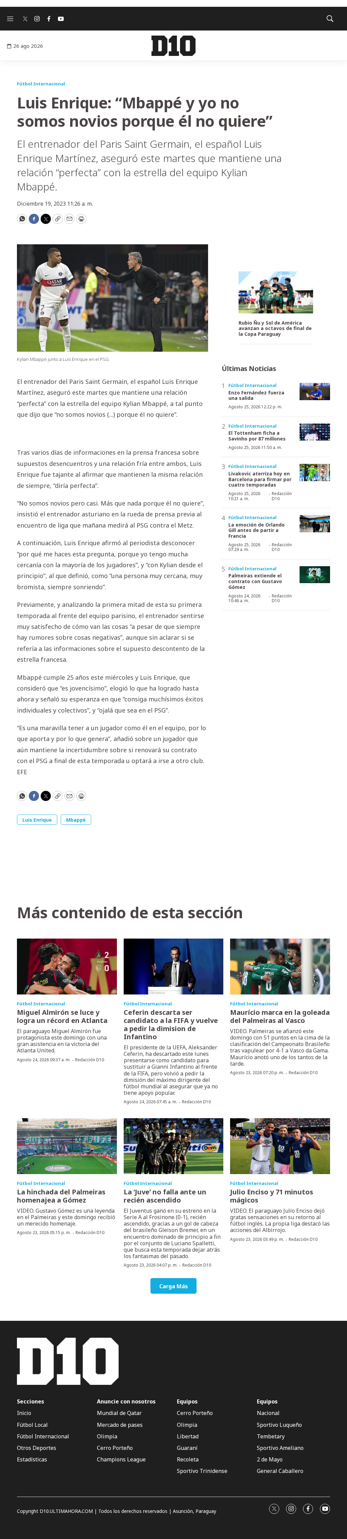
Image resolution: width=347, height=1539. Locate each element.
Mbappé (76, 820)
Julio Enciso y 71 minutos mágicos (271, 1196)
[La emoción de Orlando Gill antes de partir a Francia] (315, 523)
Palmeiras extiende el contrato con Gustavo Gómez (255, 581)
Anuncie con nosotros (126, 1401)
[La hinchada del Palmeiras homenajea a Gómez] (67, 1146)
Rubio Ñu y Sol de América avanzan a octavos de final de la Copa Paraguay (275, 328)
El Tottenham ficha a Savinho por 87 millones (257, 436)
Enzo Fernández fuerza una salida (256, 395)
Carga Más (173, 1286)
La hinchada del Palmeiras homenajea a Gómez (61, 1196)
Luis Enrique (37, 820)
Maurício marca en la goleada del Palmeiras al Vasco (280, 1016)
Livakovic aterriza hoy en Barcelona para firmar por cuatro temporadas (259, 479)
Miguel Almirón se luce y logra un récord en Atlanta (62, 1016)
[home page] (173, 46)
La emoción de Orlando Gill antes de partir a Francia (256, 530)
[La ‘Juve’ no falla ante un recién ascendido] (174, 1146)
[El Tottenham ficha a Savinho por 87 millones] (315, 432)
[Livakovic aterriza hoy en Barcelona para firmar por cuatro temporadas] (315, 472)
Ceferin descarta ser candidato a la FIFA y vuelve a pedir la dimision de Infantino (171, 1024)
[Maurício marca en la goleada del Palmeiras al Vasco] (280, 967)
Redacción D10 (282, 496)
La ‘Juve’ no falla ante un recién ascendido (165, 1196)
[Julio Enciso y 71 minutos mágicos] (280, 1146)
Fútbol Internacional (41, 84)
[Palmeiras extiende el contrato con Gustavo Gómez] (315, 574)
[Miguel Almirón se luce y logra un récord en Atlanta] (67, 967)
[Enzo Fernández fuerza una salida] (315, 391)
